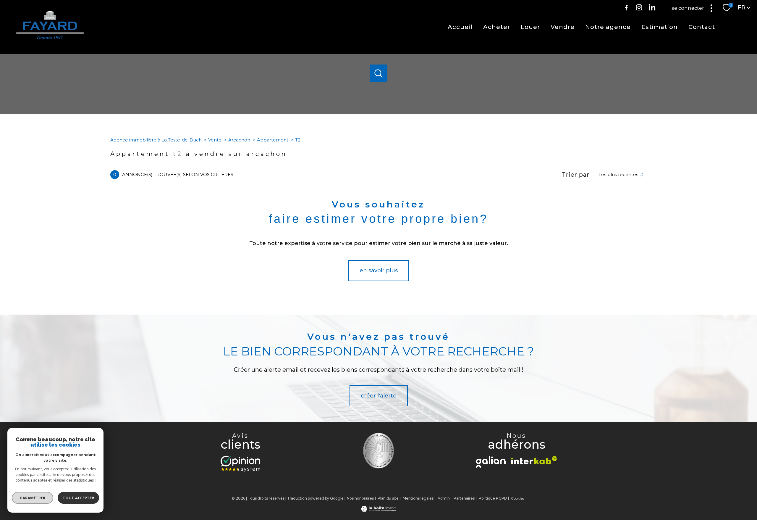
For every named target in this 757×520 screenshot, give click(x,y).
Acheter (496, 26)
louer (530, 26)
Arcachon (239, 140)
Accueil (460, 26)
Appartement (272, 140)
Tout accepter (78, 497)
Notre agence (608, 26)
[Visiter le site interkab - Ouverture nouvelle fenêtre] (534, 460)
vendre (563, 26)
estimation (659, 26)
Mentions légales (418, 498)
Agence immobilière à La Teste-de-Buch (156, 140)
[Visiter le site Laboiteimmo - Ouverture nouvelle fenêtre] (378, 510)
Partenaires (464, 498)
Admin (444, 498)
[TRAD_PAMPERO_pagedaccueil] (50, 38)
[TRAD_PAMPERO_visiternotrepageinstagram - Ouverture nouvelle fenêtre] (639, 7)
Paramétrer (32, 497)
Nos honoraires (360, 498)
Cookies (517, 498)
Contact (701, 26)
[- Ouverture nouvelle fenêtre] (240, 464)
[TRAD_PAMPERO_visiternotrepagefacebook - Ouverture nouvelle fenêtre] (626, 7)
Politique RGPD (493, 498)
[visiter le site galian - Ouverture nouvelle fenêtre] (491, 462)
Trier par (575, 174)
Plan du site (388, 498)
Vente (214, 140)
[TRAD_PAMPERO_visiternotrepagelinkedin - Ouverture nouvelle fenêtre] (652, 7)
